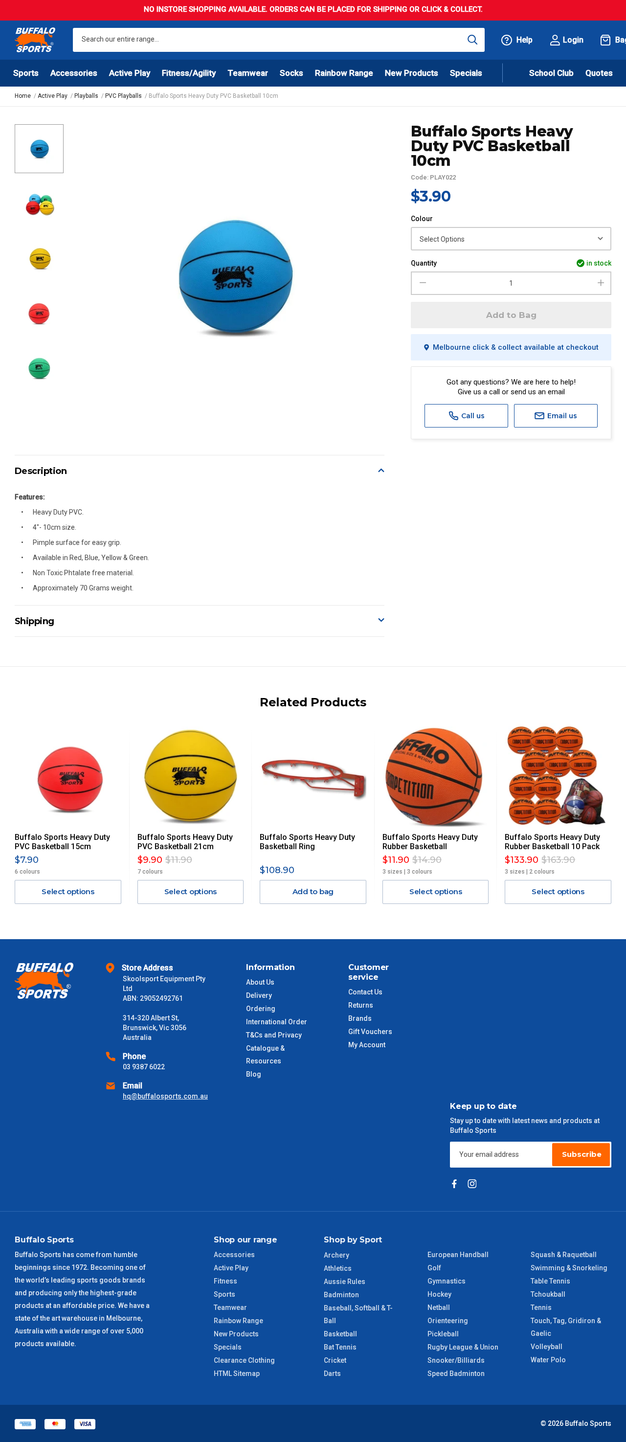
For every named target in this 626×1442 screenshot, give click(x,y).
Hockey (439, 1294)
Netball (438, 1307)
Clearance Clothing (244, 1360)
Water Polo (548, 1360)
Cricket (335, 1360)
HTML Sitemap (237, 1373)
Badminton (341, 1295)
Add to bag (313, 891)
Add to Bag (511, 315)
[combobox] (279, 40)
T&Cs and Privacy (274, 1035)
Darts (332, 1373)
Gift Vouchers (370, 1032)
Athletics (338, 1268)
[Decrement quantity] (421, 283)
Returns (360, 1005)
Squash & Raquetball (564, 1255)
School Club (551, 73)
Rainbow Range (238, 1321)
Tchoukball (548, 1294)
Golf (434, 1268)
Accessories (234, 1255)
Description (41, 471)
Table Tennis (550, 1281)
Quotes (599, 73)
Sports (224, 1294)
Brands (360, 1018)
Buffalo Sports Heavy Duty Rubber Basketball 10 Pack (552, 842)
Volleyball (546, 1347)
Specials (228, 1347)
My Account (366, 1045)
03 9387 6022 (144, 1067)
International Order (276, 1022)
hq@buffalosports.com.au (165, 1096)
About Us (260, 982)
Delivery (259, 995)
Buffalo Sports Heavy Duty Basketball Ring (307, 842)
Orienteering (447, 1321)
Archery (336, 1255)
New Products (411, 73)
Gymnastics (446, 1281)
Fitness (225, 1281)
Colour (422, 219)
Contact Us (365, 992)
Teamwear (230, 1307)
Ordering (260, 1009)
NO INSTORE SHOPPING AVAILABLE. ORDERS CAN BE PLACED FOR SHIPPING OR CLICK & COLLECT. (313, 9)
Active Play (231, 1268)
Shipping (34, 621)
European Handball (458, 1255)
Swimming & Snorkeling (569, 1268)
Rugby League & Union (462, 1347)
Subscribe (582, 1154)
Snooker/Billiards (456, 1360)
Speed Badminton (456, 1373)
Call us (472, 415)
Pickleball (443, 1334)
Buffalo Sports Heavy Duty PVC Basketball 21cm (185, 842)
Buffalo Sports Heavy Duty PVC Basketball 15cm (62, 842)
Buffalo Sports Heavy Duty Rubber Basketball (430, 842)
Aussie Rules (344, 1281)
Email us (561, 415)
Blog (253, 1074)
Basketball (340, 1334)
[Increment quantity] (600, 283)
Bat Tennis (340, 1347)
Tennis (541, 1307)
